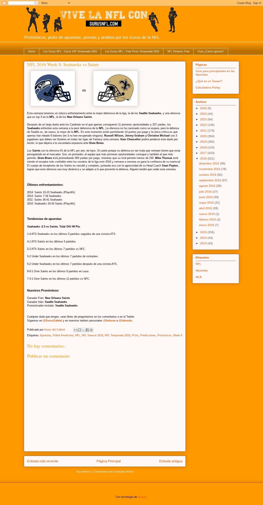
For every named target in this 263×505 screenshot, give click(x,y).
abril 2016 (206, 208)
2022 (204, 124)
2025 (204, 108)
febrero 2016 (208, 219)
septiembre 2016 (210, 180)
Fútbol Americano (63, 335)
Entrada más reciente (42, 461)
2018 (204, 147)
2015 (204, 232)
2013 (204, 243)
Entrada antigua (170, 461)
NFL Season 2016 (92, 335)
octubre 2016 (208, 174)
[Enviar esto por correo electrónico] (76, 330)
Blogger (142, 496)
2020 (204, 136)
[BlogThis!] (79, 330)
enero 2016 (207, 225)
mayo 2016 (207, 202)
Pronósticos (164, 335)
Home (31, 51)
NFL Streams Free (178, 51)
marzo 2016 (207, 214)
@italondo (125, 320)
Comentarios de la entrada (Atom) (113, 471)
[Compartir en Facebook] (87, 330)
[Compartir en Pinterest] (91, 330)
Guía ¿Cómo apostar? (211, 51)
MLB (199, 277)
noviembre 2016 (210, 169)
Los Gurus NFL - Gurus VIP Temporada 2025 (70, 51)
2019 (204, 141)
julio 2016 (205, 191)
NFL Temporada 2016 (117, 335)
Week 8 (177, 335)
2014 (204, 237)
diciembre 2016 (209, 163)
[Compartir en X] (83, 330)
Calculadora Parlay (208, 87)
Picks (135, 335)
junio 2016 (206, 197)
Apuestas (45, 335)
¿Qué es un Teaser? (209, 81)
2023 (204, 119)
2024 (204, 113)
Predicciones (148, 335)
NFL (77, 335)
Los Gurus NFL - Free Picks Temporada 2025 (132, 51)
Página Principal (109, 461)
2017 (204, 153)
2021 (204, 130)
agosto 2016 (207, 185)
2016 (204, 158)
